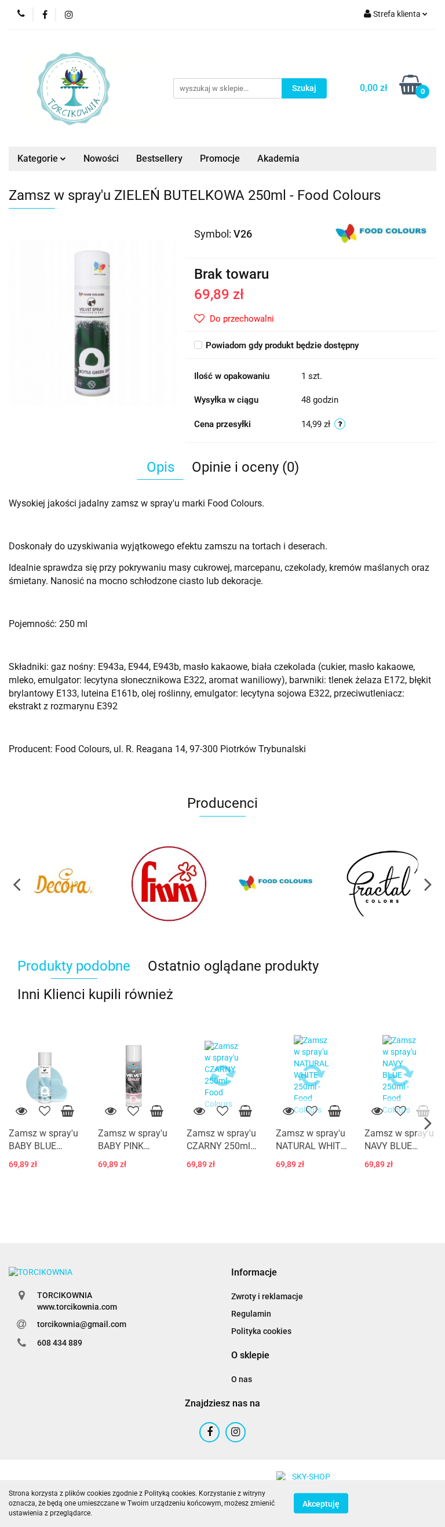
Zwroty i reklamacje (267, 1296)
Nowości (101, 158)
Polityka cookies (261, 1331)
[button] (254, 1273)
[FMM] (62, 883)
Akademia (278, 158)
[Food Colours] (381, 233)
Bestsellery (159, 158)
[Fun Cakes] (383, 883)
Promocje (220, 158)
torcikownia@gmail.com (81, 1324)
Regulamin (251, 1313)
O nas (241, 1379)
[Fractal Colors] (276, 883)
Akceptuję (321, 1503)
